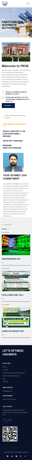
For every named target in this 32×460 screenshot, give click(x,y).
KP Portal (5, 381)
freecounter (6, 448)
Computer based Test (13, 331)
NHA (4, 379)
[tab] (16, 126)
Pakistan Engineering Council (11, 376)
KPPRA (5, 367)
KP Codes (5, 370)
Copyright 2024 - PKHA (11, 452)
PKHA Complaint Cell (13, 295)
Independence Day (11, 259)
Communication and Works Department (14, 373)
